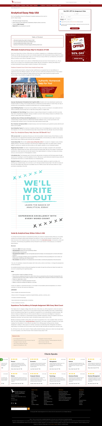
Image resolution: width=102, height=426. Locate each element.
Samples (23, 5)
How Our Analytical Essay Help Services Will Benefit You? (25, 41)
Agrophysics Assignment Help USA (45, 343)
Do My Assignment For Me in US (19, 338)
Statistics (81, 404)
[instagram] (11, 403)
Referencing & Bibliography (64, 400)
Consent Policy (46, 397)
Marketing (81, 401)
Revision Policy (46, 394)
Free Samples (34, 400)
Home (13, 5)
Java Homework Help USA (44, 340)
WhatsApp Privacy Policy (48, 404)
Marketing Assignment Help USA (55, 340)
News (31, 5)
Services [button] (17, 5)
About (32, 393)
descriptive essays (46, 240)
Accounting (81, 391)
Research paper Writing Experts (65, 398)
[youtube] (15, 403)
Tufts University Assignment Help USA (20, 343)
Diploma (43, 5)
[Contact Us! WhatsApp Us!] (1, 359)
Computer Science (82, 400)
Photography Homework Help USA (45, 338)
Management (81, 394)
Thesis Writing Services (63, 393)
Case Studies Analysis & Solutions (65, 397)
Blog (28, 5)
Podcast (45, 403)
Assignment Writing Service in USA (20, 345)
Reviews (37, 5)
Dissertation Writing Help (63, 391)
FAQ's (32, 403)
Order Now (33, 394)
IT (79, 398)
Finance (80, 403)
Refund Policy (46, 393)
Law (80, 397)
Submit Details (75, 28)
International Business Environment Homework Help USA (24, 340)
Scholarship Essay (30, 321)
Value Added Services (48, 401)
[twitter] (13, 403)
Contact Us (54, 5)
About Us (49, 5)
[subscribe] (28, 409)
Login (60, 5)
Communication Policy (48, 398)
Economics (81, 393)
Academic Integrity (35, 404)
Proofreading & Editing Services (64, 394)
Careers (32, 398)
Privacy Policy (46, 391)
